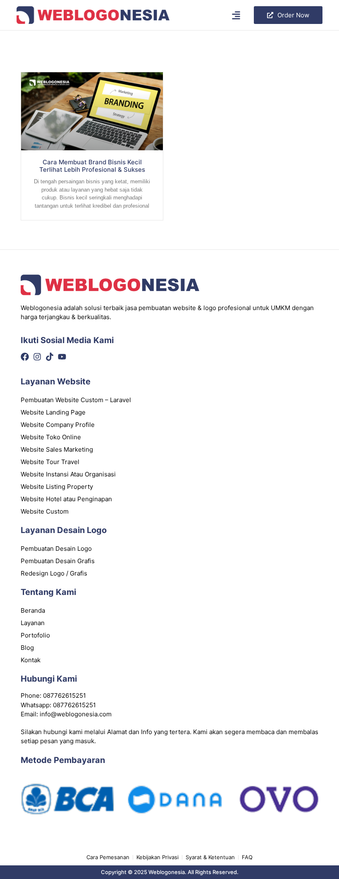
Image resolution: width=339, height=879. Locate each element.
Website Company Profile (58, 425)
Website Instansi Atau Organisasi (68, 474)
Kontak (31, 660)
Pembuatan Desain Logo (56, 548)
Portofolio (35, 635)
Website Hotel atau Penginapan (66, 499)
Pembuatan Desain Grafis (58, 561)
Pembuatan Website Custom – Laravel (76, 400)
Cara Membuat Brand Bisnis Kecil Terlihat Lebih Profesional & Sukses (92, 165)
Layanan (33, 623)
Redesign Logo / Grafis (54, 573)
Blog (27, 648)
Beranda (33, 610)
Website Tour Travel (50, 462)
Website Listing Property (57, 486)
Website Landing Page (53, 412)
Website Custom (45, 511)
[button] (236, 15)
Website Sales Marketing (57, 449)
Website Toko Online (51, 437)
